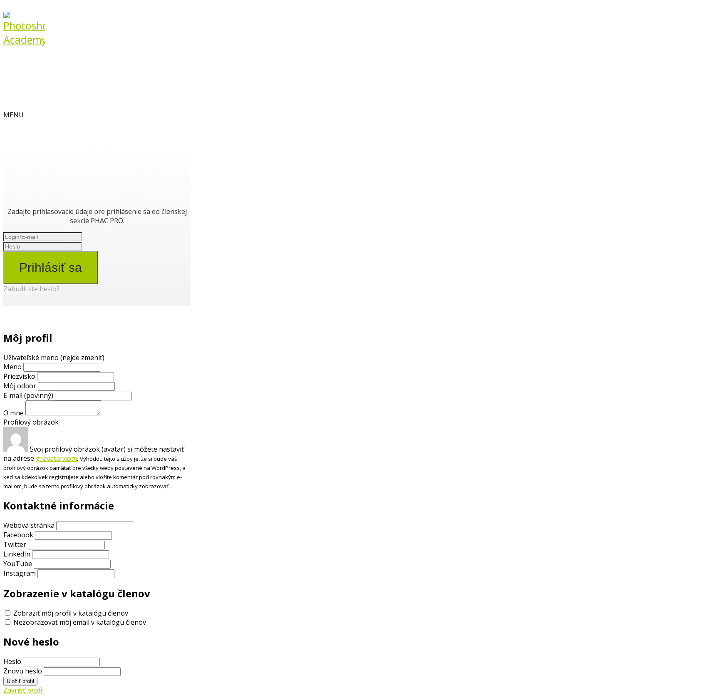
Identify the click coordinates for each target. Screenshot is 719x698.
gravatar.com (56, 458)
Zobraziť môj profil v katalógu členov (70, 613)
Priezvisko (19, 376)
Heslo (12, 661)
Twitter (14, 544)
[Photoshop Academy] (24, 39)
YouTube (17, 563)
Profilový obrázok (31, 422)
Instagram (19, 573)
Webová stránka (29, 525)
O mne (13, 412)
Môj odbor (19, 385)
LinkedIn (16, 554)
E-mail (28, 395)
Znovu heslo (22, 671)
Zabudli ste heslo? (31, 288)
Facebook (18, 534)
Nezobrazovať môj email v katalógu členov (79, 622)
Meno (13, 366)
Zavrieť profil (23, 690)
